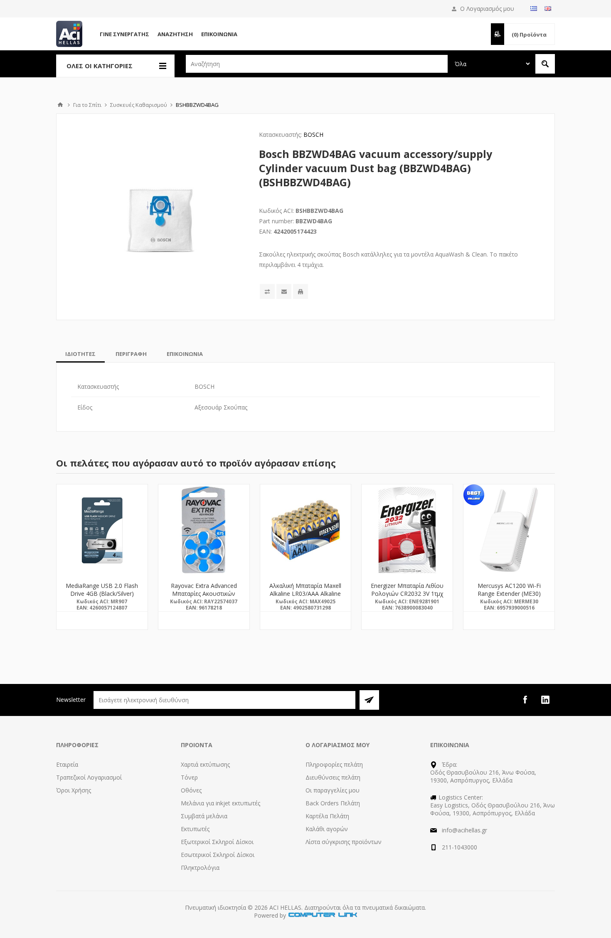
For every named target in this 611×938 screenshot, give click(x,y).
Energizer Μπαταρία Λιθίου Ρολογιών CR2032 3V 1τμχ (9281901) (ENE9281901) (407, 593)
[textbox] (317, 64)
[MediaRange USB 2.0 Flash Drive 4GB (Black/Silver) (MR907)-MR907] (102, 529)
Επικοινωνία (219, 34)
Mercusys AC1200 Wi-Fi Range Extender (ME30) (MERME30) (509, 593)
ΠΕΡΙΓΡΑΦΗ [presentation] (131, 354)
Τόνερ (189, 777)
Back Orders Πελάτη (333, 803)
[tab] (80, 354)
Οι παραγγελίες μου (333, 790)
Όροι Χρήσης (73, 790)
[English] (547, 8)
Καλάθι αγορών (327, 829)
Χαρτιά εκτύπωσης (205, 764)
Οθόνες (191, 790)
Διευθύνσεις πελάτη (333, 777)
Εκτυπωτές (195, 829)
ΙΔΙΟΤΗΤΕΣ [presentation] (80, 354)
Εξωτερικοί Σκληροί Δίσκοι (217, 842)
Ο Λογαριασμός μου (487, 8)
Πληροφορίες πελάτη (334, 764)
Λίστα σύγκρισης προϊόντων (344, 842)
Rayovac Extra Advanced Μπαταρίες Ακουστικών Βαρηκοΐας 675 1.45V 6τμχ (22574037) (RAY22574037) (203, 597)
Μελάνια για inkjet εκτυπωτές (220, 803)
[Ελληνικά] (533, 8)
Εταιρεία (67, 764)
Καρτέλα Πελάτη (327, 816)
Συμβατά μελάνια (204, 816)
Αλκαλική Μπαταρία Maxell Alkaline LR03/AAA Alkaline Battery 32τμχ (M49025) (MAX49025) (305, 597)
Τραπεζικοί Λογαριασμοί (89, 777)
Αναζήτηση (175, 34)
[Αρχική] (60, 104)
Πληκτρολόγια (200, 867)
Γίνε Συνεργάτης (124, 34)
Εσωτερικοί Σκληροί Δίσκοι (217, 855)
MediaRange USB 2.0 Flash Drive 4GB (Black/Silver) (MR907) (102, 593)
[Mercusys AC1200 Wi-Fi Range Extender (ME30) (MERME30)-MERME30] (508, 529)
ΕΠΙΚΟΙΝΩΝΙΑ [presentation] (185, 354)
